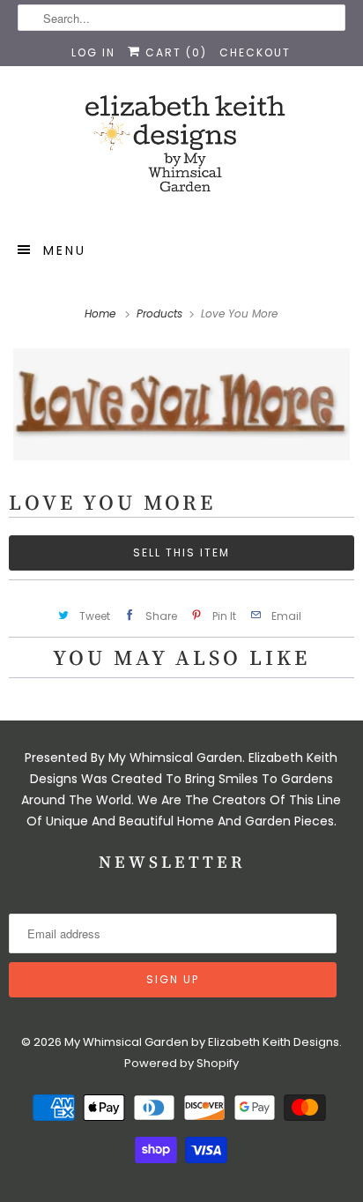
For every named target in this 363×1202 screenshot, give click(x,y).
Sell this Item (181, 552)
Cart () (174, 52)
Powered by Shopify (181, 1063)
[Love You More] (181, 404)
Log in (93, 52)
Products (161, 313)
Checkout (255, 52)
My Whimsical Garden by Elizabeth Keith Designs (201, 1042)
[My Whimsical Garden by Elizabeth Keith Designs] (181, 152)
